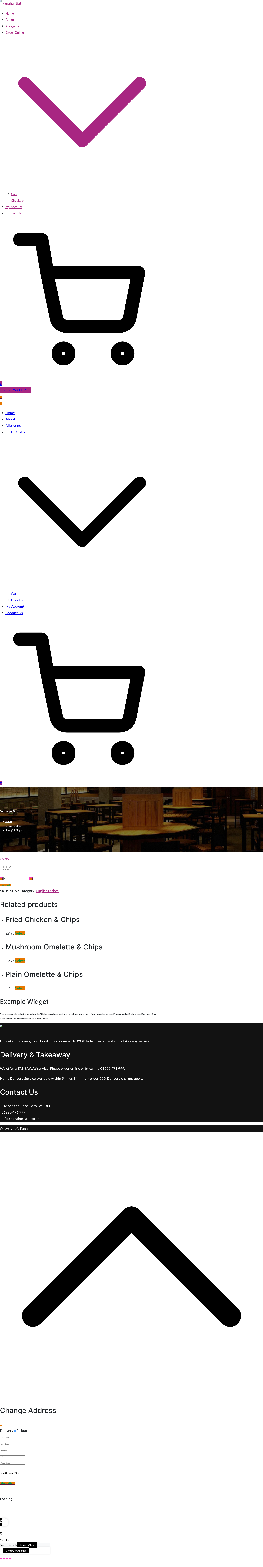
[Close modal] (1, 1425)
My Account (13, 207)
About (9, 19)
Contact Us (13, 213)
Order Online (16, 432)
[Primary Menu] (1, 397)
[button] (82, 187)
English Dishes (13, 825)
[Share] (4, 1558)
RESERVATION (15, 390)
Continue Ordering (16, 1550)
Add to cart (5, 885)
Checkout (17, 200)
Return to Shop (27, 1545)
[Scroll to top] (131, 1397)
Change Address (7, 1483)
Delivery (6, 1430)
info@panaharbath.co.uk (20, 1118)
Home (9, 13)
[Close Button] (1, 403)
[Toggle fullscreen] (7, 1558)
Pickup (21, 1430)
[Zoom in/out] (10, 1558)
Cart (14, 194)
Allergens (12, 26)
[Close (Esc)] (1, 1558)
